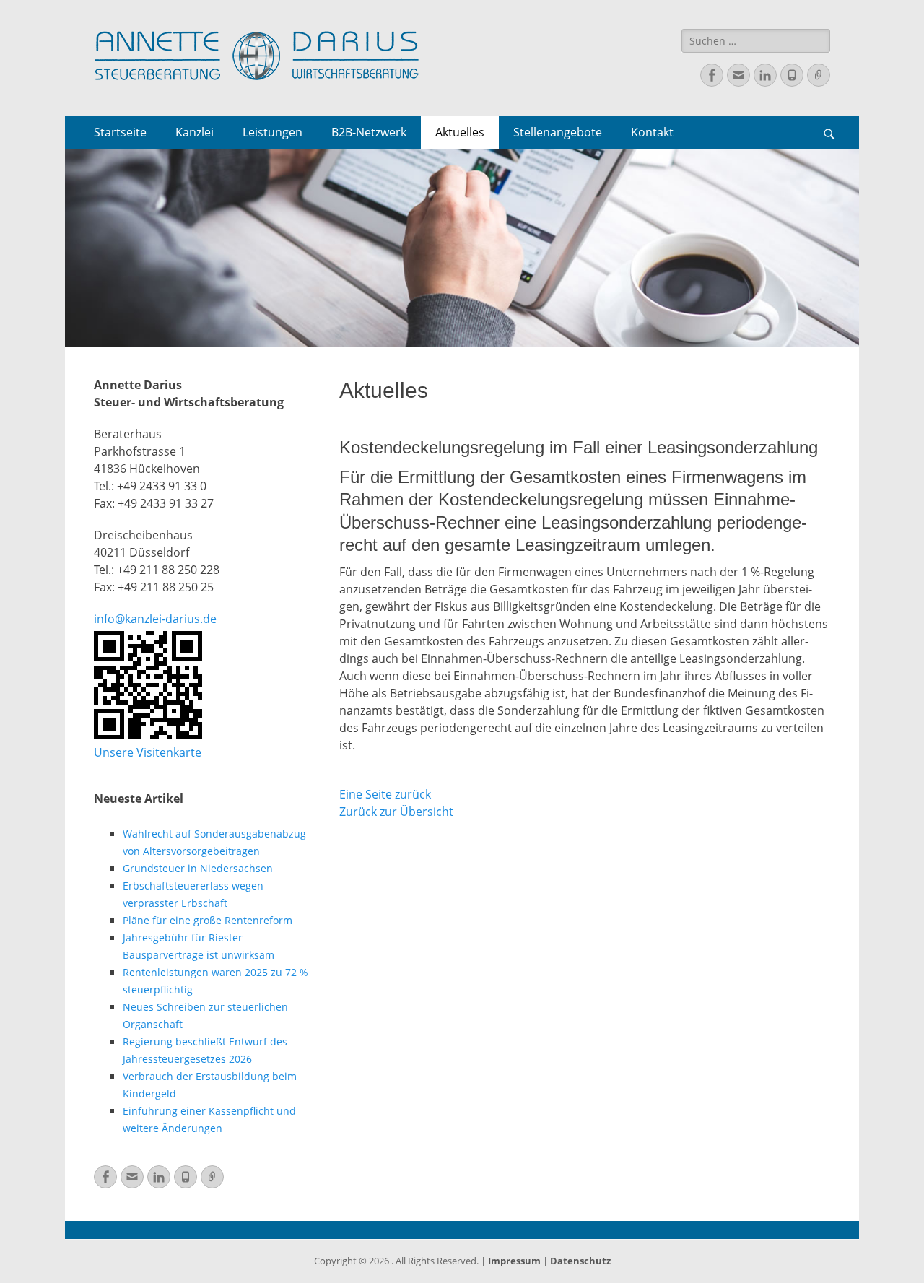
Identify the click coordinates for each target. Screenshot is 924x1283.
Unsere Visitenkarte (147, 752)
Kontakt (652, 132)
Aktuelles (459, 132)
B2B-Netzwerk (368, 132)
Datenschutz (580, 1260)
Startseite (120, 132)
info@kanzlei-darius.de (155, 619)
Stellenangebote (557, 132)
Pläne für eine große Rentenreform (207, 920)
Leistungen (272, 132)
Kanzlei (194, 132)
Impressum (514, 1260)
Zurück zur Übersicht (396, 811)
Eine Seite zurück (385, 794)
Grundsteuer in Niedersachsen (198, 868)
